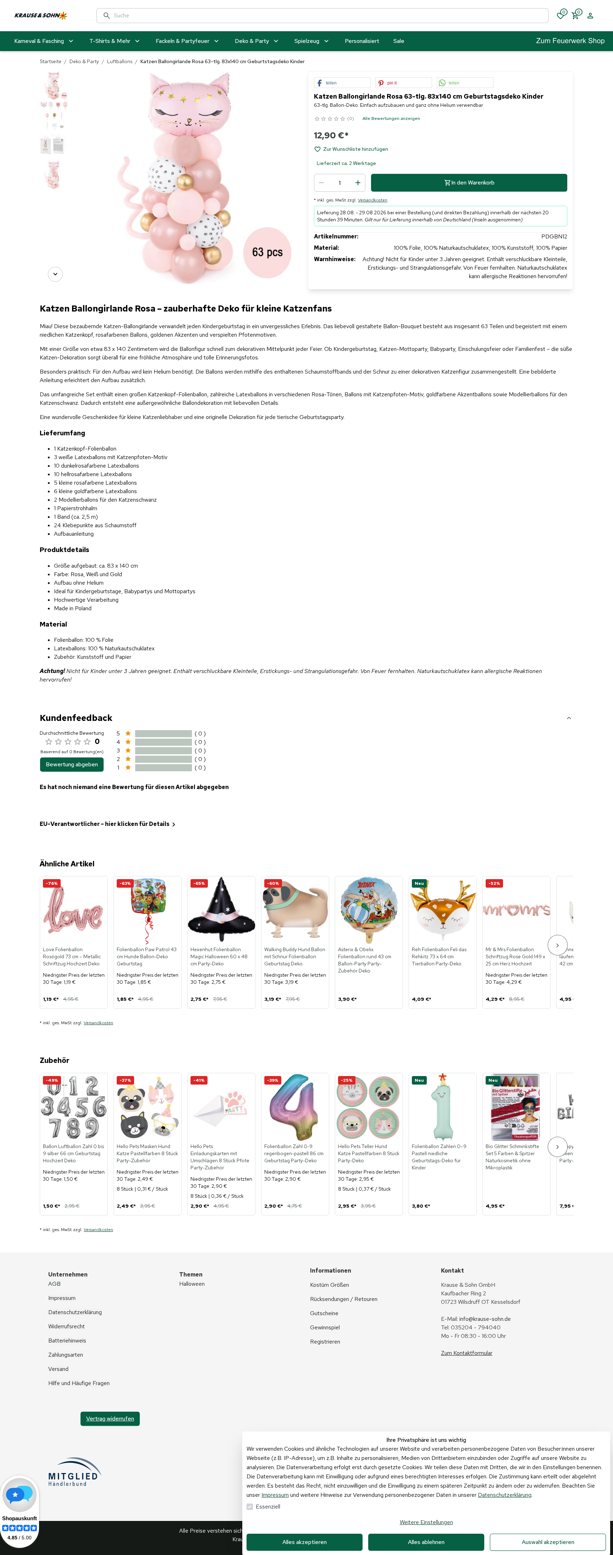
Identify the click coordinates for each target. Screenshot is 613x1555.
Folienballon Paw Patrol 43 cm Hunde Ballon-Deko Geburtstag (147, 956)
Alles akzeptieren (304, 1542)
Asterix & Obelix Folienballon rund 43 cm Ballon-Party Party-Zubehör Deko (364, 960)
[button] (342, 83)
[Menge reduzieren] (321, 182)
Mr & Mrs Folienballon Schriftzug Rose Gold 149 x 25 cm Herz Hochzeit (515, 956)
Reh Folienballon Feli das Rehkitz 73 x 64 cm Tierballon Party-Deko (439, 956)
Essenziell (268, 1506)
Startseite (50, 61)
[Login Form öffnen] (590, 16)
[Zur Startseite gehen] (48, 15)
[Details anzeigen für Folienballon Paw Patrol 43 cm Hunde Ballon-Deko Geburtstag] (148, 910)
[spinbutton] (339, 182)
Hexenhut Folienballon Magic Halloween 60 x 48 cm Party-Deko (219, 956)
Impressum (275, 1495)
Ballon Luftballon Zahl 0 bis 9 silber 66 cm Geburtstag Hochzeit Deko (73, 1153)
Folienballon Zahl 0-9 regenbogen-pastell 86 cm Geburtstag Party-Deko (294, 1153)
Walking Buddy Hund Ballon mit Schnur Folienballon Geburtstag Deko (294, 956)
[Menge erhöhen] (358, 182)
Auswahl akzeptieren (548, 1542)
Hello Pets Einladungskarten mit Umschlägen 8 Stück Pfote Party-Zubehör (219, 1157)
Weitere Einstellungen (426, 1522)
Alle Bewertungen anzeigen (391, 118)
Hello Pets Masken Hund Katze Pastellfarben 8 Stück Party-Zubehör (147, 1153)
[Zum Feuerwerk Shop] (570, 41)
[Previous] (55, 81)
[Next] (55, 274)
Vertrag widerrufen (110, 1418)
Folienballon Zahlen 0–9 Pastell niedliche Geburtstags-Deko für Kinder (439, 1157)
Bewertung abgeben (72, 764)
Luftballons (119, 61)
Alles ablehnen (426, 1542)
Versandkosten (372, 200)
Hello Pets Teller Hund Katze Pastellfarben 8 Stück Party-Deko (368, 1153)
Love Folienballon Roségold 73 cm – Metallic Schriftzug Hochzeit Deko (72, 956)
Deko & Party (84, 61)
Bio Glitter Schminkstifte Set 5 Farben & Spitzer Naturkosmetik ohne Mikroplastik (512, 1157)
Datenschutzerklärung (504, 1495)
